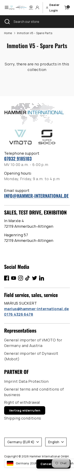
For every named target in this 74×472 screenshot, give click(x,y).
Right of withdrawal (22, 402)
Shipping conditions (22, 418)
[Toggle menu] (4, 7)
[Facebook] (6, 278)
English (53, 442)
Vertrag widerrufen (24, 410)
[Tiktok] (27, 278)
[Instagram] (20, 278)
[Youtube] (13, 278)
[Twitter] (34, 278)
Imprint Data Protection (26, 381)
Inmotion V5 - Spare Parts (34, 33)
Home (8, 33)
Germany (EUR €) (21, 442)
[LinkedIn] (41, 278)
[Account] (37, 7)
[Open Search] (6, 21)
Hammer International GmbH (49, 456)
